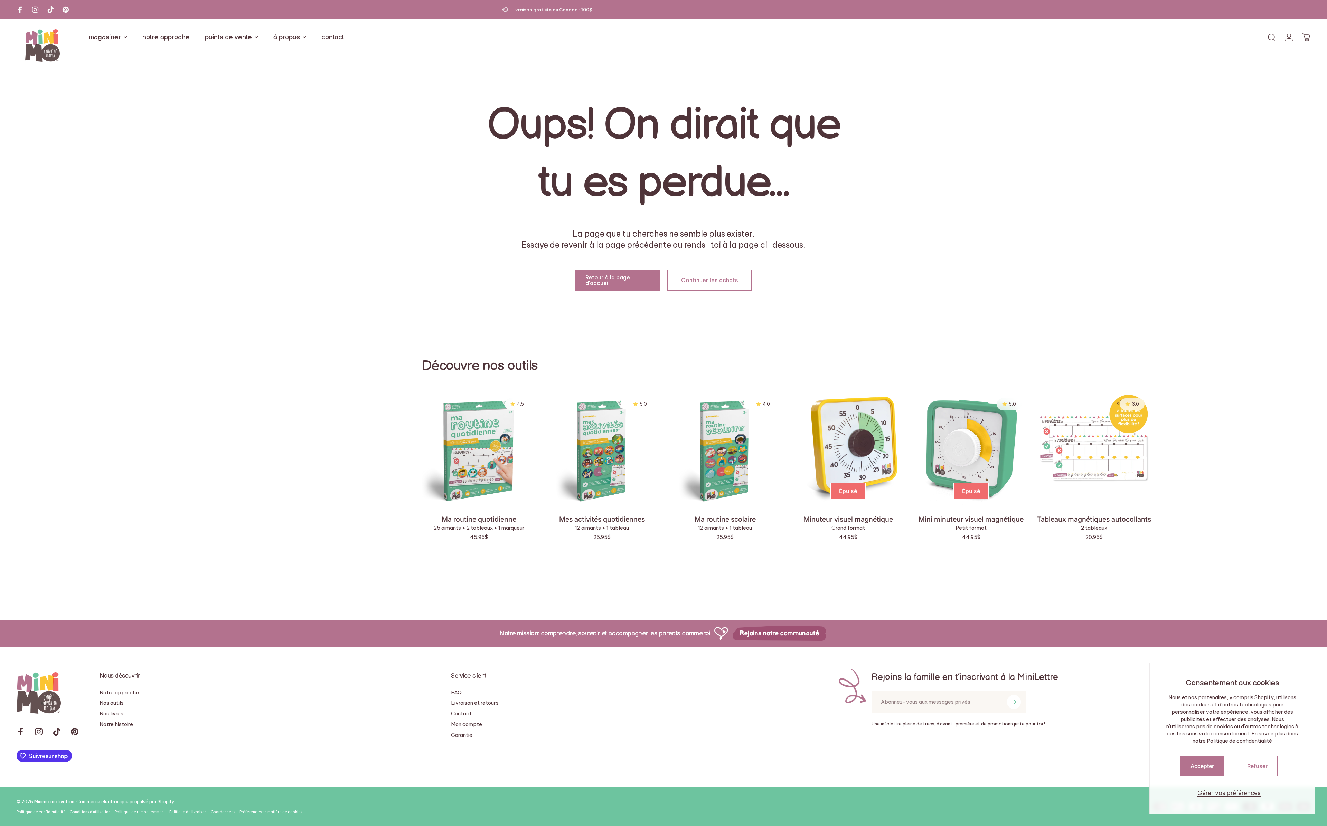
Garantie (461, 735)
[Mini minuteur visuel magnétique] (971, 448)
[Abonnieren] (1014, 702)
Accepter (1202, 765)
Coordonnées (223, 812)
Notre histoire (116, 724)
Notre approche (119, 693)
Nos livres (111, 714)
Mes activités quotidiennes (602, 519)
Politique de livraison (188, 812)
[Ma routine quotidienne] (479, 448)
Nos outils (112, 703)
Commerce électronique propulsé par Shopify (125, 801)
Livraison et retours (475, 703)
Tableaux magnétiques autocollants (1094, 519)
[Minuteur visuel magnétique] (848, 448)
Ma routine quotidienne (479, 519)
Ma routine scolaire (725, 519)
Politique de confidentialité (1239, 741)
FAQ (456, 693)
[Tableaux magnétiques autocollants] (1094, 448)
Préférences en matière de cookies (270, 812)
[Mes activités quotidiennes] (602, 448)
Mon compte (466, 724)
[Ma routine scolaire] (725, 448)
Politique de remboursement (140, 812)
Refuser (1257, 765)
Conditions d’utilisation (90, 812)
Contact (461, 714)
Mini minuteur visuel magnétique (971, 519)
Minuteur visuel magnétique (848, 519)
